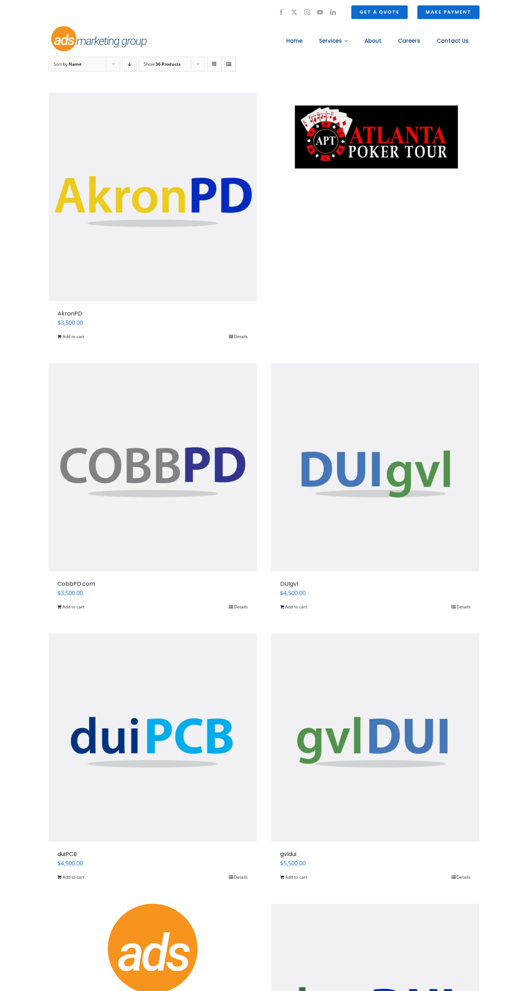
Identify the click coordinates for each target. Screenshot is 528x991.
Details (241, 336)
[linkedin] (333, 12)
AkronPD (69, 313)
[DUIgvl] (375, 467)
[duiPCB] (152, 738)
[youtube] (320, 12)
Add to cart (73, 336)
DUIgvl (289, 584)
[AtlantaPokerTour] (375, 141)
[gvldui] (375, 738)
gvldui (288, 854)
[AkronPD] (152, 197)
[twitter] (294, 12)
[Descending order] (129, 64)
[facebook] (281, 12)
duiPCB (67, 854)
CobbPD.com (76, 584)
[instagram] (307, 12)
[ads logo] (90, 27)
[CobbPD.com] (152, 467)
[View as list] (229, 64)
